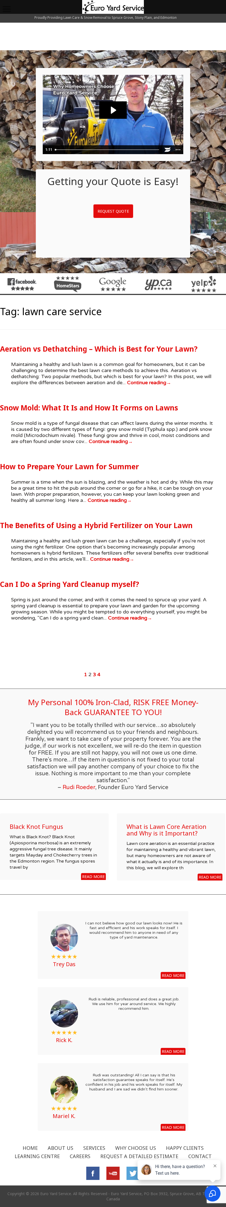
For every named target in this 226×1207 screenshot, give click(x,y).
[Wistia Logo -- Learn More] (167, 149)
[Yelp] (204, 284)
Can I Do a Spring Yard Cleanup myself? (69, 584)
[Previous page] (41, 674)
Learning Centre (37, 1156)
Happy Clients (185, 1148)
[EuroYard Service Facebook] (22, 284)
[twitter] (133, 1173)
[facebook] (92, 1173)
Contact (200, 1156)
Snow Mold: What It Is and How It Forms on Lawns (89, 408)
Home (30, 1148)
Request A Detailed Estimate (139, 1156)
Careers (80, 1156)
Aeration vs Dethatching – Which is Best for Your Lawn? (99, 349)
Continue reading (148, 383)
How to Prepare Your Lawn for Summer (69, 466)
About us (60, 1148)
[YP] (158, 284)
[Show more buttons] (178, 149)
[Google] (113, 284)
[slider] (107, 149)
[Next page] (143, 674)
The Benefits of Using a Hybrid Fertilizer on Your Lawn (96, 525)
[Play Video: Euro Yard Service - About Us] (113, 110)
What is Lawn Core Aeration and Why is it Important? (166, 829)
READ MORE (93, 876)
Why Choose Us (135, 1148)
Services (94, 1148)
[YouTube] (113, 1173)
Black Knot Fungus (36, 826)
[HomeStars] (68, 284)
